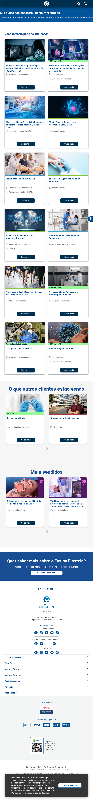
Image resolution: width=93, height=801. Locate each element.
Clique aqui (49, 742)
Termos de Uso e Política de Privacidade (46, 767)
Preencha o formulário (46, 573)
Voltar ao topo (47, 589)
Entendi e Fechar (70, 785)
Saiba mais (26, 87)
